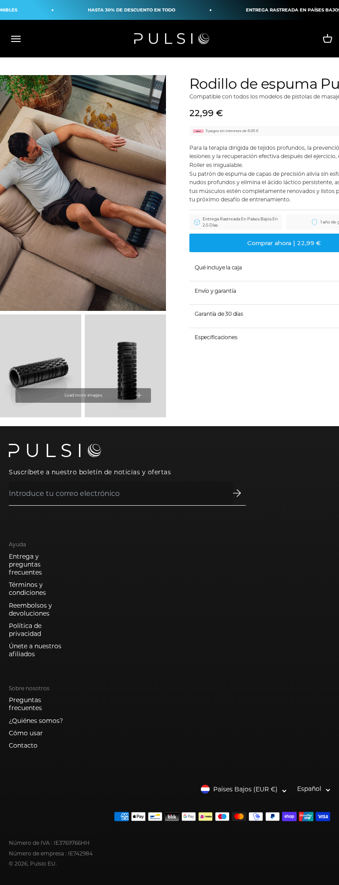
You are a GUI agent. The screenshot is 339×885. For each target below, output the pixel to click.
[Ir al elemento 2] (40, 365)
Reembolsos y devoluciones (30, 609)
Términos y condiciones (27, 589)
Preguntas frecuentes (25, 704)
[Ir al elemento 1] (83, 193)
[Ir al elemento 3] (125, 365)
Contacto (23, 745)
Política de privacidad (25, 630)
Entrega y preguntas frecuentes (25, 564)
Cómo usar (26, 733)
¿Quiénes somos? (36, 721)
